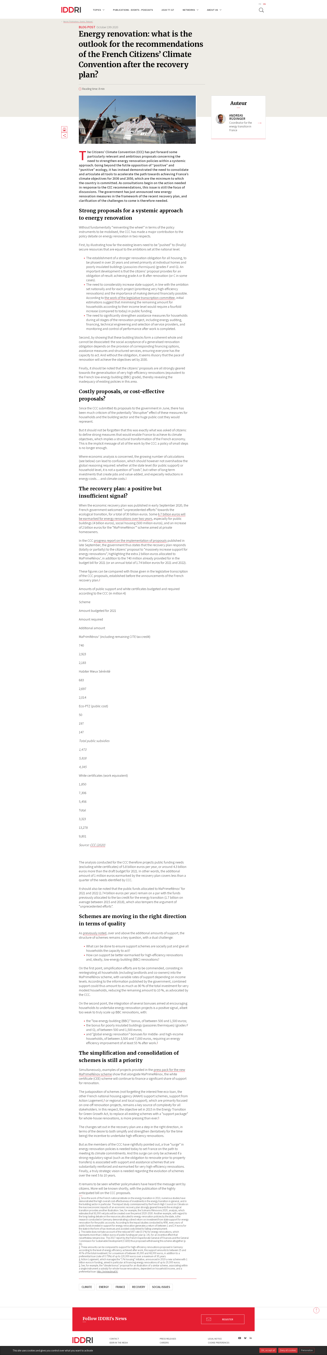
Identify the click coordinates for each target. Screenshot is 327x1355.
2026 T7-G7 (167, 9)
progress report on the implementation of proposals (130, 540)
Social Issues (161, 1287)
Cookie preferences (218, 1342)
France (120, 1287)
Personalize (307, 1350)
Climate (87, 1287)
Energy (104, 1287)
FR (260, 4)
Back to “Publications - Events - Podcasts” (78, 21)
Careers (164, 1342)
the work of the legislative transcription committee (140, 298)
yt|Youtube (239, 1338)
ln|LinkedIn (251, 1338)
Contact (114, 1338)
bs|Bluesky (245, 1338)
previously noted (94, 933)
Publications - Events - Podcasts (133, 9)
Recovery (138, 1287)
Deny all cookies (288, 1350)
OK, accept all (268, 1350)
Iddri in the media (119, 1342)
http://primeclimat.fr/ (107, 1271)
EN (264, 4)
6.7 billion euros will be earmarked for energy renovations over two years (132, 516)
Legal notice (215, 1338)
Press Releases (168, 1338)
